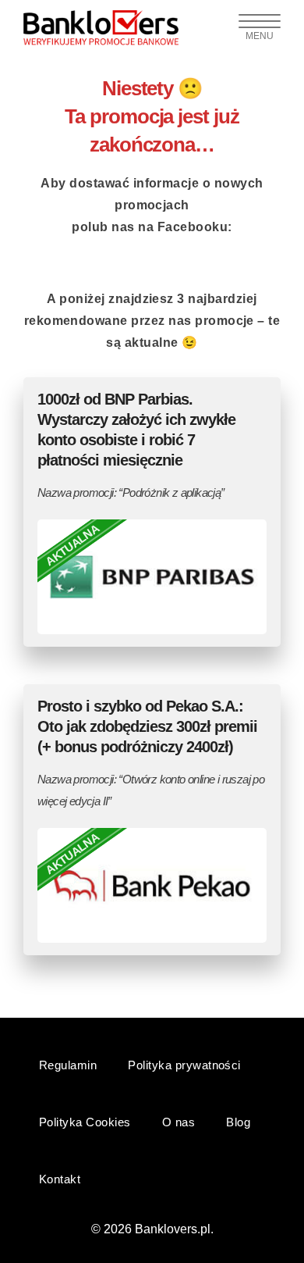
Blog (238, 1122)
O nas (178, 1122)
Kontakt (59, 1179)
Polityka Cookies (85, 1122)
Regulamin (68, 1065)
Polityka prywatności (184, 1065)
